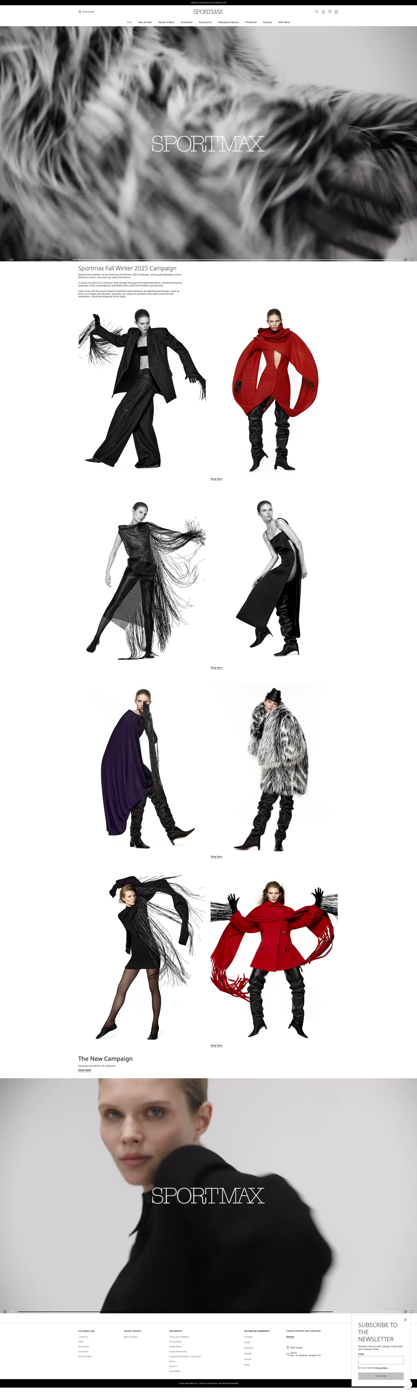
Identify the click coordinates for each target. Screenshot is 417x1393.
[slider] (209, 259)
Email (361, 1354)
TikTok (247, 1364)
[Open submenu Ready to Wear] (176, 22)
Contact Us (83, 1337)
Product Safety (85, 1356)
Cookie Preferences (178, 1351)
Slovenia (290, 1336)
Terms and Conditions (179, 1337)
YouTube (248, 1359)
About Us (173, 1366)
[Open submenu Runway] (274, 22)
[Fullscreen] (412, 259)
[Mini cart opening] (340, 11)
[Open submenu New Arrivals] (154, 22)
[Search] (316, 11)
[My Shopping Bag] (336, 11)
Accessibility (174, 1371)
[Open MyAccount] (326, 12)
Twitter (247, 1342)
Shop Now (216, 479)
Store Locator (296, 1347)
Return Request (131, 1337)
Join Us (172, 1361)
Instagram (248, 1347)
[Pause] (5, 259)
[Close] (405, 1319)
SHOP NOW (84, 1070)
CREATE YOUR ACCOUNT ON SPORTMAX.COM (208, 2)
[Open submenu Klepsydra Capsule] (241, 22)
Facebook (248, 1336)
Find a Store (83, 1346)
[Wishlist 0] (329, 11)
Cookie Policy (175, 1346)
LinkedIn (248, 1353)
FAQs (80, 1342)
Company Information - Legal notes (185, 1356)
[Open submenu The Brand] (259, 22)
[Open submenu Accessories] (214, 22)
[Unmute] (405, 259)
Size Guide (83, 1351)
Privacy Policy (175, 1342)
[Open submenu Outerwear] (195, 22)
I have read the (374, 1368)
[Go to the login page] (323, 11)
